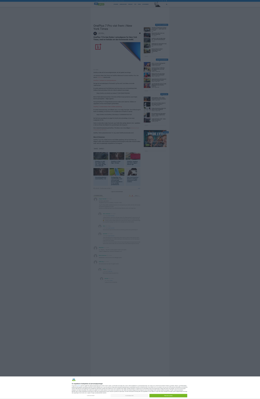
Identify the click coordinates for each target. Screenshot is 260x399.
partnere (79, 385)
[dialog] (130, 388)
